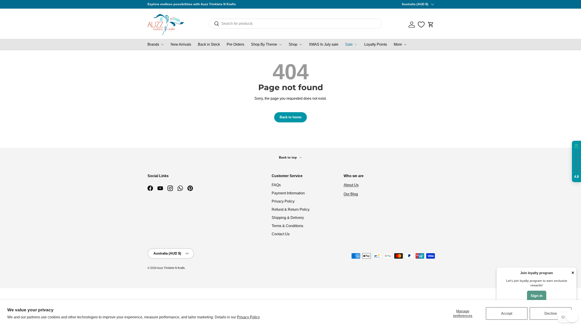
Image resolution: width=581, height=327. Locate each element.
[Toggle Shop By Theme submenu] (280, 44)
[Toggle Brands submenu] (162, 44)
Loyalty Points (375, 44)
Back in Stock (209, 44)
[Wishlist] (421, 25)
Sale (349, 44)
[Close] (572, 273)
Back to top (288, 157)
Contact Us (281, 234)
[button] (431, 25)
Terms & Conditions (287, 226)
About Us (351, 185)
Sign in (537, 296)
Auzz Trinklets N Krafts (171, 268)
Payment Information (288, 193)
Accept (506, 313)
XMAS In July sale (323, 44)
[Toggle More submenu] (405, 44)
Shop (293, 44)
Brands (153, 44)
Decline (550, 313)
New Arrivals (181, 44)
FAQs (276, 185)
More (398, 44)
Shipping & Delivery (288, 218)
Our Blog (351, 194)
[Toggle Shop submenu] (300, 44)
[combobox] (295, 23)
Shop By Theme (264, 44)
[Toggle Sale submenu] (356, 44)
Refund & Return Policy (291, 209)
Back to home (290, 117)
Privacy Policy (248, 317)
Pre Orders (235, 44)
